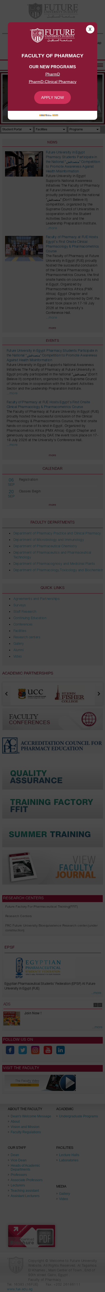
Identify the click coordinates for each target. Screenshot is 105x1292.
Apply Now (52, 97)
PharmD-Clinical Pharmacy (52, 81)
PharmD (52, 74)
